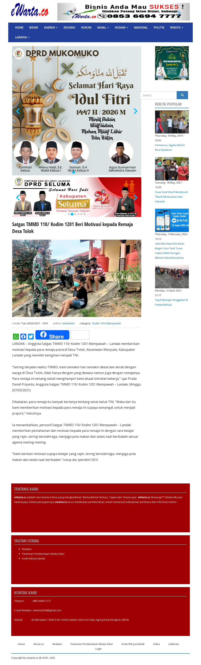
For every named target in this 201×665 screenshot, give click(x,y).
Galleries (173, 644)
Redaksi (27, 549)
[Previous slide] (18, 111)
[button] (67, 12)
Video (156, 644)
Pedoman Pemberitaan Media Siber (43, 553)
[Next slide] (135, 111)
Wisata (175, 27)
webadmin (68, 323)
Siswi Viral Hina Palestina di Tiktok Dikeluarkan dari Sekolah (171, 196)
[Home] (31, 9)
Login (98, 648)
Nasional (141, 27)
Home (19, 27)
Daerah (50, 27)
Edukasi (69, 27)
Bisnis (33, 27)
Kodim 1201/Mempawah (106, 323)
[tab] (70, 172)
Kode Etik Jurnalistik (33, 558)
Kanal (102, 27)
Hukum (86, 27)
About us (38, 644)
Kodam (120, 27)
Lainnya (21, 37)
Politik (159, 27)
